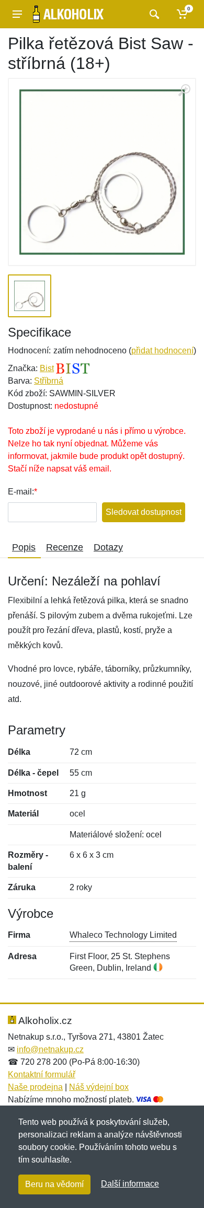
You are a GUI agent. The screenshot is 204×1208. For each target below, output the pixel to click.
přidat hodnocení (162, 350)
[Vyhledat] (153, 14)
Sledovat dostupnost (144, 512)
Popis (24, 547)
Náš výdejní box (99, 1087)
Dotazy (108, 547)
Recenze (64, 547)
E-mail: (21, 491)
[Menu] (17, 14)
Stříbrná (48, 380)
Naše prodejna (35, 1087)
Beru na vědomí (54, 1184)
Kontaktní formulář (41, 1074)
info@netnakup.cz (50, 1049)
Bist (47, 368)
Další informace (130, 1183)
